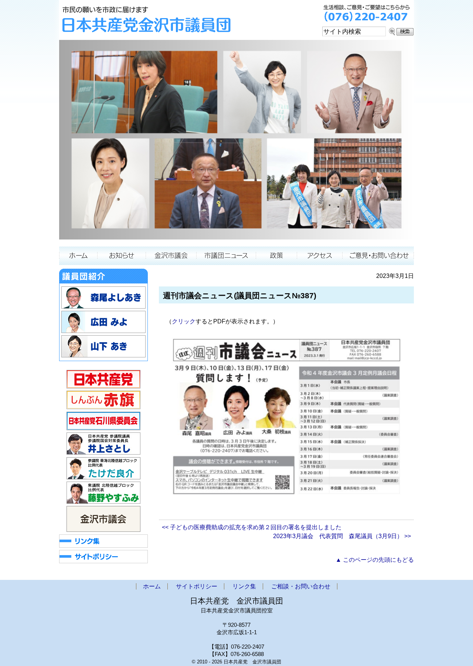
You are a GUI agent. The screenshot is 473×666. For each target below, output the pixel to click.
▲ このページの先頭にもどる (375, 560)
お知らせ (121, 256)
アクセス (320, 256)
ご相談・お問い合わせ (378, 256)
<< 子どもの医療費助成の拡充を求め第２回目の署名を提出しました (251, 527)
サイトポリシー (196, 586)
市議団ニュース (226, 256)
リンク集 (244, 586)
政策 (276, 256)
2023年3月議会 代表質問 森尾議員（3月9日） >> (342, 536)
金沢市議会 (171, 256)
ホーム (78, 256)
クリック (183, 321)
